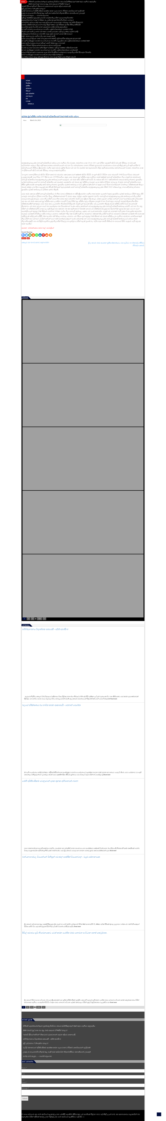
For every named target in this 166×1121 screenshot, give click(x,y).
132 (39, 619)
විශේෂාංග (29, 83)
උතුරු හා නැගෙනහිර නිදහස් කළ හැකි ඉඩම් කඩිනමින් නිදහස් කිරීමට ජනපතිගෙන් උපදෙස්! (53, 13)
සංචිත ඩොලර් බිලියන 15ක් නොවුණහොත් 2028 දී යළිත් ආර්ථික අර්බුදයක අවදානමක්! (51, 38)
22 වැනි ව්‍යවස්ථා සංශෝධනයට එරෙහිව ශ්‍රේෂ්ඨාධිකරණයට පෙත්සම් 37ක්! (47, 29)
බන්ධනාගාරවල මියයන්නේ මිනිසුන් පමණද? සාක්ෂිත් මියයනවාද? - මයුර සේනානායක (61, 857)
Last (23, 1080)
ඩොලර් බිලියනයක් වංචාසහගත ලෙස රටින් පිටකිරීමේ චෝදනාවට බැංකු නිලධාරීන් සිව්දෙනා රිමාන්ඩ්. (56, 52)
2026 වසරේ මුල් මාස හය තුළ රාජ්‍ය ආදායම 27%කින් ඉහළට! (49, 4)
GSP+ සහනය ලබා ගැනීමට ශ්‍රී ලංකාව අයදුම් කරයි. (39, 36)
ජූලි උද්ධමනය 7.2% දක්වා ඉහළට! (33, 8)
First (23, 1074)
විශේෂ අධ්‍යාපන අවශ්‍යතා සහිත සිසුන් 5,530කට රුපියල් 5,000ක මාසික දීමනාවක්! (50, 48)
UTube (28, 101)
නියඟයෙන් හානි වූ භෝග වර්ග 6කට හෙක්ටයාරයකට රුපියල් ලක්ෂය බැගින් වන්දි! (50, 32)
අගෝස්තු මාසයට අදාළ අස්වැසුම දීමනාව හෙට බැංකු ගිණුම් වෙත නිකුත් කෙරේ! (49, 57)
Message (25, 1088)
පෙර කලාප (29, 96)
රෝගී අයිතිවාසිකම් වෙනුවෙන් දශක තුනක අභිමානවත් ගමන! (50, 781)
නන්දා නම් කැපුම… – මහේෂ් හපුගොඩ (35, 15)
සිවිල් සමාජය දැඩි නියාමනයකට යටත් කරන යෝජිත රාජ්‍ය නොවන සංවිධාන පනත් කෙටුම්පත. (64, 933)
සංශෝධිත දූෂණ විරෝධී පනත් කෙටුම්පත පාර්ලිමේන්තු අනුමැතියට (45, 27)
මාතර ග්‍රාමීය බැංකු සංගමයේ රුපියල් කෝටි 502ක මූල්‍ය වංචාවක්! (43, 43)
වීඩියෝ (28, 91)
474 (39, 1007)
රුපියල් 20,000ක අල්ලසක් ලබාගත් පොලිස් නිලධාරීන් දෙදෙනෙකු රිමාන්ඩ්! (47, 18)
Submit (24, 1098)
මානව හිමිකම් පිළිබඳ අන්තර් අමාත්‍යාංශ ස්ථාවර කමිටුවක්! (41, 45)
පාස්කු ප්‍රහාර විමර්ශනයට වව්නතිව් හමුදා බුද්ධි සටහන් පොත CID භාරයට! (47, 34)
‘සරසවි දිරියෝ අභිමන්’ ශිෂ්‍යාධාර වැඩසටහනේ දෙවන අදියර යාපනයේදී (46, 6)
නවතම (28, 80)
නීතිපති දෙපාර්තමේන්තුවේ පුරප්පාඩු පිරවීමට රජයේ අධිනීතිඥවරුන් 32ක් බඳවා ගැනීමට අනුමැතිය (62, 2)
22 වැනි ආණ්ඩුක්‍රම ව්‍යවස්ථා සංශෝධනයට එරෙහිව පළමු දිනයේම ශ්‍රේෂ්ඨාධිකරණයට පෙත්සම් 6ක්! (56, 41)
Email (24, 1082)
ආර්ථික (28, 85)
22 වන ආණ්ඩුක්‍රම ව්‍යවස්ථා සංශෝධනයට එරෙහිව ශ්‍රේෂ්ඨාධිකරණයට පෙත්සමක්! (50, 50)
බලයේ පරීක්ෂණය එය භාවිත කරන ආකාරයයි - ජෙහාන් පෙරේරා (51, 705)
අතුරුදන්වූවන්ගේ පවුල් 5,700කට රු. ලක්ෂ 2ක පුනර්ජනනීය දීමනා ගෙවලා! (48, 20)
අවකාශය (28, 88)
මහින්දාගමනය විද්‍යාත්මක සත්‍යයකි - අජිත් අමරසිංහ (45, 629)
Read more (113, 699)
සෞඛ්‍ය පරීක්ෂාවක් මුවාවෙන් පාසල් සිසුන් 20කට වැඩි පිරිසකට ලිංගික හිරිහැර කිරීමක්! (51, 25)
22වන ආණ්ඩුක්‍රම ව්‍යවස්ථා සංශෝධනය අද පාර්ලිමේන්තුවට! (42, 55)
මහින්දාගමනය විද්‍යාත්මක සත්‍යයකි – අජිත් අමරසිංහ (42, 1039)
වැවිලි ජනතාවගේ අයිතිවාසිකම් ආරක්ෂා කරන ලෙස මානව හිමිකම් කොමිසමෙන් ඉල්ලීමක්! (53, 11)
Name (24, 1068)
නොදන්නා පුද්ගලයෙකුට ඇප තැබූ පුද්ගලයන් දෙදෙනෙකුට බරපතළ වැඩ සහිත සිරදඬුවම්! (52, 22)
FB (27, 98)
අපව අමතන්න (30, 93)
